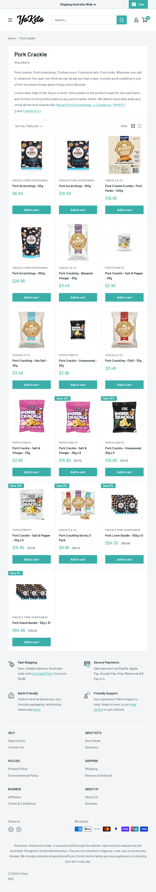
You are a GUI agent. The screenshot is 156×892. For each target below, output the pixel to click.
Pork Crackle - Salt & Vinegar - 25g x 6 (73, 450)
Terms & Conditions (22, 803)
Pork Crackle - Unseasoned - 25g (78, 363)
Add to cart (31, 210)
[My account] (136, 20)
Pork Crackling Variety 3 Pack (75, 538)
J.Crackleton (102, 105)
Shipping (91, 769)
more (37, 709)
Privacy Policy (18, 769)
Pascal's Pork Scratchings (74, 105)
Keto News (93, 741)
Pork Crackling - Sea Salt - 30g (30, 363)
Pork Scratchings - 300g (28, 273)
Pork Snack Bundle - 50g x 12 (31, 623)
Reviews (91, 803)
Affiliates (14, 797)
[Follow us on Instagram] (19, 829)
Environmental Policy (23, 775)
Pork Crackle (27, 38)
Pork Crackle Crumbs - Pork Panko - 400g (123, 188)
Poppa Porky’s (114, 267)
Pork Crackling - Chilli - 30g (123, 360)
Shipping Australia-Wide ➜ (78, 4)
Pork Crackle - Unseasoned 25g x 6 (123, 450)
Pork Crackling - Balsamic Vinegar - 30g (76, 275)
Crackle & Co (32, 111)
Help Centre (16, 741)
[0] (144, 19)
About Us (91, 797)
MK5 (10, 879)
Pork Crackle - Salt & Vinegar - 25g (26, 450)
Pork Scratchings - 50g (27, 186)
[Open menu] (10, 20)
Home (12, 38)
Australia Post (42, 673)
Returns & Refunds (98, 775)
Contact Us (16, 747)
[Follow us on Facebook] (11, 829)
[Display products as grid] (133, 126)
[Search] (122, 19)
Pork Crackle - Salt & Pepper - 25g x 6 (31, 538)
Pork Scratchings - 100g (75, 186)
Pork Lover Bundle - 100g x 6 (124, 535)
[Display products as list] (140, 126)
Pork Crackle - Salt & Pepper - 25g (124, 275)
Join (141, 4)
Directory (92, 747)
